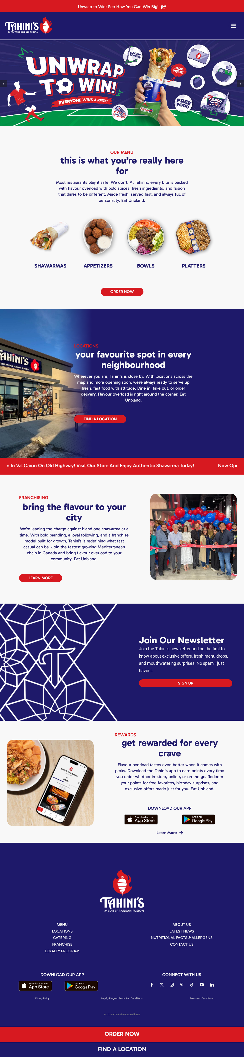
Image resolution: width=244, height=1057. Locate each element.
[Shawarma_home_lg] (50, 215)
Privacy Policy (42, 998)
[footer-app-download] (141, 816)
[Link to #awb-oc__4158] (233, 25)
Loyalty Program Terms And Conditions (121, 998)
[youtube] (202, 984)
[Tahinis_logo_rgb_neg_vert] (122, 871)
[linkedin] (212, 984)
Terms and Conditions (201, 998)
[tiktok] (192, 984)
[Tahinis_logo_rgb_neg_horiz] (28, 19)
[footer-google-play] (198, 816)
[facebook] (152, 984)
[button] (3, 83)
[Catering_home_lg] (194, 215)
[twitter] (162, 984)
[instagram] (172, 984)
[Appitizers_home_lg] (98, 215)
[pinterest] (182, 984)
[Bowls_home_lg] (146, 215)
